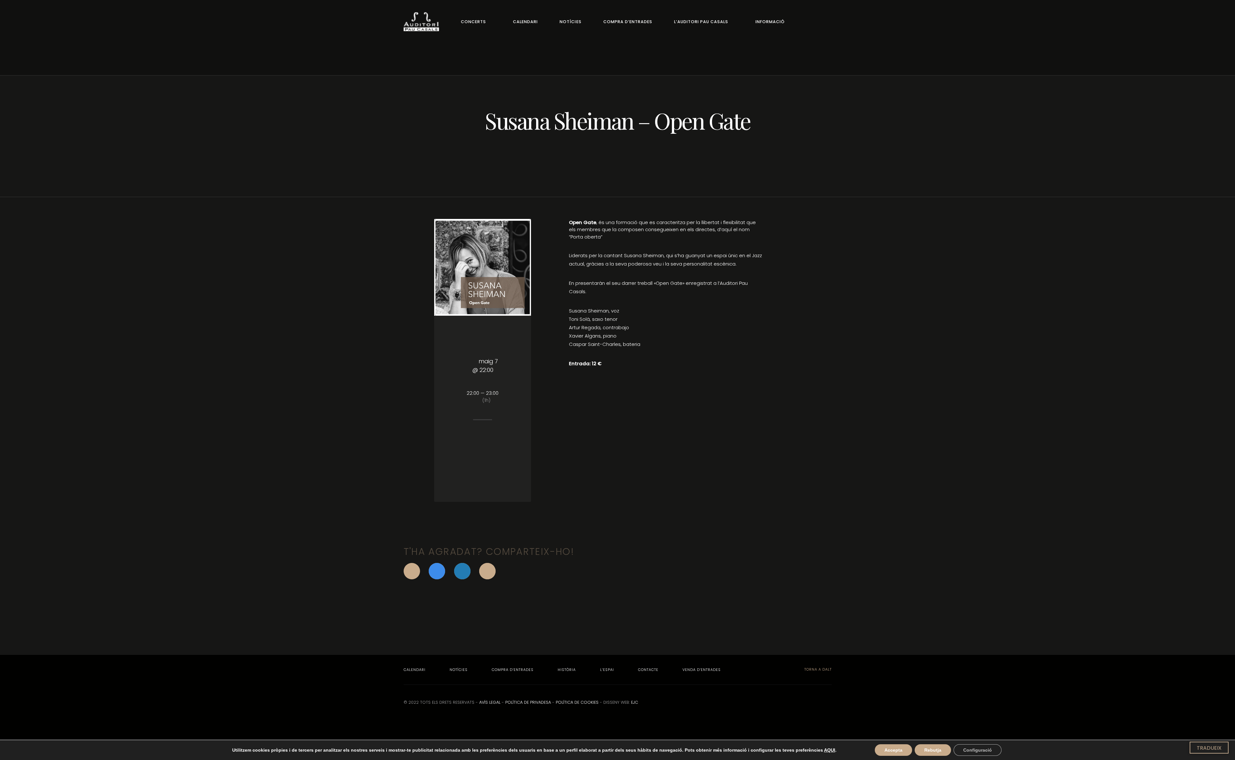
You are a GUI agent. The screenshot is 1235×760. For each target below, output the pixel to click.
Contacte (648, 669)
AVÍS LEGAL (489, 702)
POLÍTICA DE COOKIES (577, 702)
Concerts (473, 21)
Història (567, 669)
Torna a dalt (817, 669)
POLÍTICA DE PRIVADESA (528, 702)
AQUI (829, 750)
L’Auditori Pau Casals (701, 21)
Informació (770, 21)
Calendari (525, 21)
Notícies (570, 21)
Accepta (893, 750)
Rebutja (932, 750)
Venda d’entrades (701, 669)
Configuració (977, 750)
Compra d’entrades (627, 21)
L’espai (607, 669)
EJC (634, 702)
